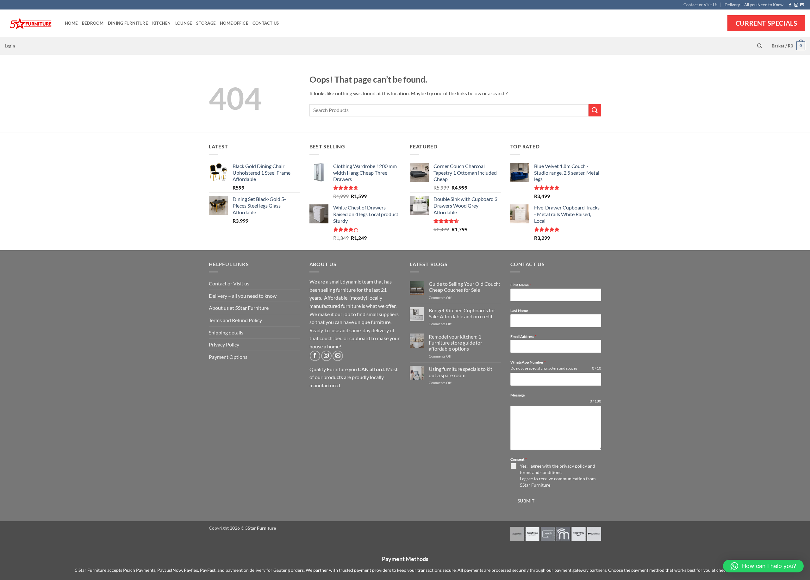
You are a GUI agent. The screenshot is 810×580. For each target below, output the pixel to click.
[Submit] (595, 110)
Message (517, 395)
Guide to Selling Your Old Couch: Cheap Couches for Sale (464, 287)
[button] (10, 46)
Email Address (523, 336)
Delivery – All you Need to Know (754, 4)
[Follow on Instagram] (796, 5)
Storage (205, 23)
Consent (518, 459)
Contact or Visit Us (700, 4)
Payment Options (228, 357)
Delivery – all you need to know (243, 296)
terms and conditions (540, 472)
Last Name (519, 310)
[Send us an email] (802, 5)
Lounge (183, 23)
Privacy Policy (224, 344)
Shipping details (226, 332)
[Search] (759, 46)
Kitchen (161, 23)
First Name (520, 285)
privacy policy (573, 466)
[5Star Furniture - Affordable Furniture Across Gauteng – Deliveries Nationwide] (30, 23)
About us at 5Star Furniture (239, 308)
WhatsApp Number (528, 362)
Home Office (234, 23)
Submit (526, 500)
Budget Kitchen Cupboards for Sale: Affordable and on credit (462, 313)
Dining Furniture (128, 23)
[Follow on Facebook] (790, 5)
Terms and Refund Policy (235, 320)
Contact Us (265, 23)
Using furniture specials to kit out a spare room (460, 372)
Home (71, 23)
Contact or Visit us (229, 283)
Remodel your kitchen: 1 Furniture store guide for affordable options (455, 343)
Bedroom (92, 23)
